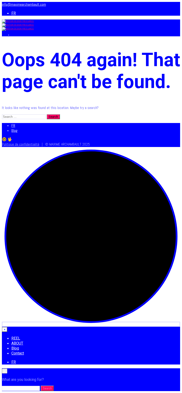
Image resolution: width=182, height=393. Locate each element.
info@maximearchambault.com (24, 4)
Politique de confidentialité (20, 144)
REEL (15, 338)
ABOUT (17, 343)
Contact (17, 353)
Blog (14, 130)
